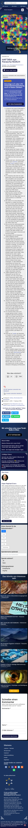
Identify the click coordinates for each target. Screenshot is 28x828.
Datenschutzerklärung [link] (8, 755)
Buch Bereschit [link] (14, 403)
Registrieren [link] (6, 759)
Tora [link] (8, 64)
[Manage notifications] (25, 825)
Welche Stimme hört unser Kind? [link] (11, 443)
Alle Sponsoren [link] (7, 750)
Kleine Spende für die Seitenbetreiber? (8, 527)
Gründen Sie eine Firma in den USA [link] (13, 95)
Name (4, 725)
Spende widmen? (7, 558)
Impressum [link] (6, 753)
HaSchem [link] (15, 161)
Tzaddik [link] (14, 333)
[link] (2, 3)
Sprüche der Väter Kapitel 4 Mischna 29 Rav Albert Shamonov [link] (13, 457)
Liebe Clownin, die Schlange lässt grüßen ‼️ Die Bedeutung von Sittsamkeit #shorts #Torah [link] (14, 466)
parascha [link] (13, 405)
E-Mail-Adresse (8, 730)
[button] (6, 412)
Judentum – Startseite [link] (9, 748)
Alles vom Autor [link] (6, 521)
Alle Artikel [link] (14, 6)
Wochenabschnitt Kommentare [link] (16, 64)
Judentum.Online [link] (19, 821)
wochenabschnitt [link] (20, 405)
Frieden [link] (12, 163)
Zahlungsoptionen (7, 566)
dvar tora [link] (20, 403)
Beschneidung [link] (17, 352)
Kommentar (6, 708)
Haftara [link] (7, 75)
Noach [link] (8, 405)
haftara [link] (5, 405)
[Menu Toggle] (22, 10)
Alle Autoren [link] (5, 6)
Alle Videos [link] (22, 6)
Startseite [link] (4, 64)
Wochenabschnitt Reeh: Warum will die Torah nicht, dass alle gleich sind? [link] (13, 446)
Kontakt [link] (5, 757)
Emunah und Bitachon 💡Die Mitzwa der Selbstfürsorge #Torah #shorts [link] (13, 461)
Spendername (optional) (9, 552)
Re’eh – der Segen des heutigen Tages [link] (12, 449)
